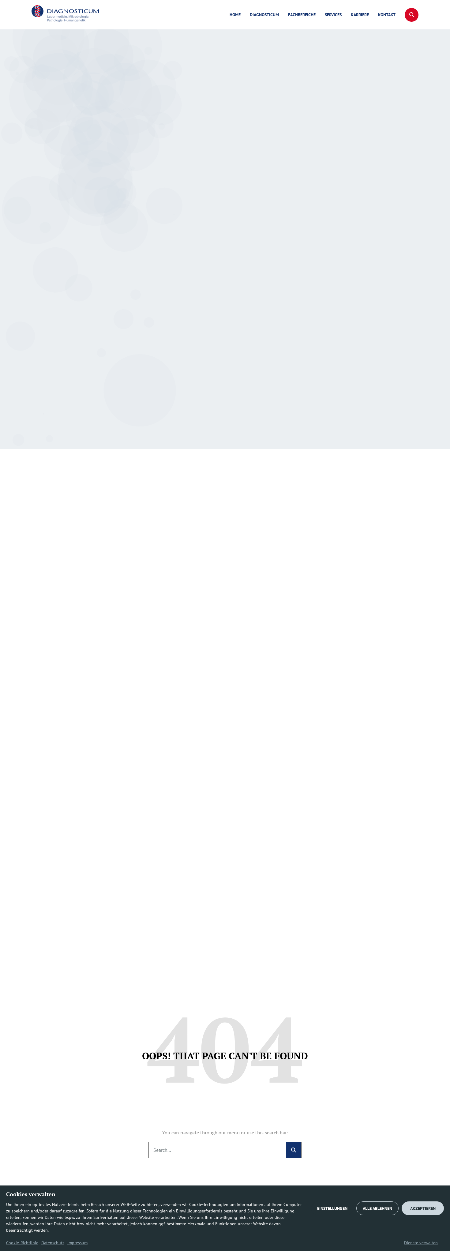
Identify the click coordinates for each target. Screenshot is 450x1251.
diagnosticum (264, 14)
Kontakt (387, 14)
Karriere (360, 14)
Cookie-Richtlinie (22, 1242)
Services (333, 14)
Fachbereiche (302, 14)
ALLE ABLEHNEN (377, 1208)
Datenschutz (52, 1242)
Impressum (77, 1242)
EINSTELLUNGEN (332, 1208)
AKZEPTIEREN (423, 1208)
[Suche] (293, 1150)
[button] (411, 15)
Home (235, 14)
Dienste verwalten (421, 1242)
